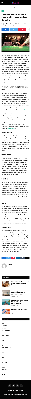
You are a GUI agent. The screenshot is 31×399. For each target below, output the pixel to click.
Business (4, 328)
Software (4, 364)
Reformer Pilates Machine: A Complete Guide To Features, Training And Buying (20, 283)
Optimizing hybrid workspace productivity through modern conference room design (18, 292)
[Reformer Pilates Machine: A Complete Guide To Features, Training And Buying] (6, 284)
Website (3, 374)
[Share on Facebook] (5, 29)
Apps (3, 323)
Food (3, 340)
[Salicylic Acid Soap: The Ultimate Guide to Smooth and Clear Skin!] (6, 311)
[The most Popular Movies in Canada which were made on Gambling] (15, 42)
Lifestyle (4, 355)
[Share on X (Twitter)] (14, 29)
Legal (3, 352)
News (3, 357)
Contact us (11, 390)
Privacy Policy (19, 390)
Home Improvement (6, 347)
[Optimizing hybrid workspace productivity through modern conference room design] (6, 293)
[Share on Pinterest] (22, 29)
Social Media (5, 362)
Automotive (4, 325)
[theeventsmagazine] (15, 2)
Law (2, 350)
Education (4, 333)
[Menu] (2, 2)
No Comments (9, 25)
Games (3, 342)
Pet (2, 359)
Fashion (3, 338)
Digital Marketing (6, 330)
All (2, 11)
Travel (3, 372)
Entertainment (5, 335)
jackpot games (11, 128)
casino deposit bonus (22, 110)
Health (3, 345)
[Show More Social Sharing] (28, 29)
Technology (4, 369)
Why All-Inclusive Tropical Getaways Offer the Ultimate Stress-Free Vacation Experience (19, 302)
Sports (3, 367)
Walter (7, 23)
